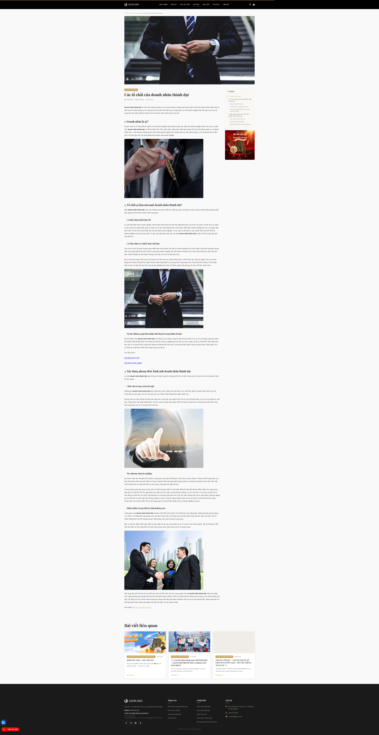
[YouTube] (136, 723)
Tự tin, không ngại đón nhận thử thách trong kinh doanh (240, 110)
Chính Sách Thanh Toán (204, 718)
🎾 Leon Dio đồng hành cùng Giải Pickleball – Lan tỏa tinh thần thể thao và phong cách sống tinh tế (189, 662)
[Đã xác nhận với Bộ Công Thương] (231, 723)
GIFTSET (196, 4)
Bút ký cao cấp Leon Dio (142, 607)
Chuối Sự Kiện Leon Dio (180, 656)
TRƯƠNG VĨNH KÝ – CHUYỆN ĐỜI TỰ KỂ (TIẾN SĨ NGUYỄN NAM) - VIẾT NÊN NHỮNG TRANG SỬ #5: (233, 662)
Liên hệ (226, 4)
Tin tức (216, 4)
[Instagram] (131, 723)
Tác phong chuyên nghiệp (237, 121)
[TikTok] (140, 723)
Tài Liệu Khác (172, 718)
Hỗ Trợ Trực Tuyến (174, 710)
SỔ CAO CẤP (185, 4)
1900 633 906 (134, 710)
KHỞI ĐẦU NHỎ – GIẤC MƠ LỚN (140, 660)
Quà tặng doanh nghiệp (133, 363)
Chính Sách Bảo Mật (203, 710)
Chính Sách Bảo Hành (204, 706)
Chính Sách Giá (201, 714)
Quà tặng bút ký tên (131, 358)
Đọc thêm (130, 675)
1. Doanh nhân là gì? (235, 96)
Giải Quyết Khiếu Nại (174, 714)
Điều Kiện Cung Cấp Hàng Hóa (178, 706)
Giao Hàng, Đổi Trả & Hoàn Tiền (207, 722)
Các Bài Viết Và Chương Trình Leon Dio (141, 656)
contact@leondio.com (235, 716)
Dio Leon (150, 99)
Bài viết (206, 4)
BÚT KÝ (174, 4)
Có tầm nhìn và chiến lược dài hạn (239, 106)
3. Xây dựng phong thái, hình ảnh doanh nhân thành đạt (238, 115)
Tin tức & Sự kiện (135, 13)
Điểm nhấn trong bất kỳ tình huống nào (240, 124)
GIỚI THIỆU (163, 4)
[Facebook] (126, 723)
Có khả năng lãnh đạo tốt (236, 104)
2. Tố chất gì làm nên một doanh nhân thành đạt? (240, 100)
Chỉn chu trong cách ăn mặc (237, 119)
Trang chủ (127, 13)
